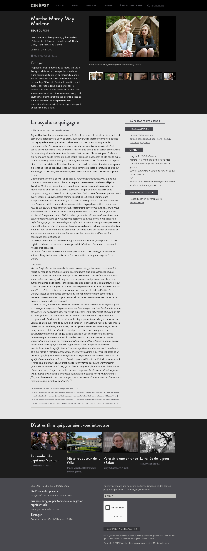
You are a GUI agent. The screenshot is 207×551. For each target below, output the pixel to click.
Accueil (60, 5)
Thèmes (107, 5)
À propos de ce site (131, 5)
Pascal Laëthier (126, 489)
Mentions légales (161, 543)
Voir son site (137, 202)
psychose (145, 142)
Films (75, 5)
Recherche (157, 5)
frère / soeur (163, 138)
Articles (91, 5)
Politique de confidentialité (142, 538)
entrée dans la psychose (142, 138)
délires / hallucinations (141, 135)
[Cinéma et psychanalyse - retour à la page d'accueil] (40, 5)
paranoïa (134, 142)
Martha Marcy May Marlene (52, 21)
